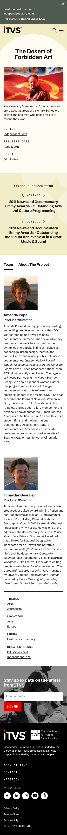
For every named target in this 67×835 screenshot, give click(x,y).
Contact (11, 772)
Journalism (14, 609)
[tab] (8, 266)
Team (8, 264)
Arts (10, 604)
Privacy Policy (12, 808)
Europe (11, 626)
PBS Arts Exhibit (17, 652)
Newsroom (12, 779)
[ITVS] (12, 29)
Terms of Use (11, 814)
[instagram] (25, 795)
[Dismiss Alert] (63, 4)
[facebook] (7, 795)
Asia (10, 621)
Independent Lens (15, 134)
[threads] (44, 795)
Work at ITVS (16, 765)
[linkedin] (16, 795)
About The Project (33, 264)
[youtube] (35, 795)
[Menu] (61, 30)
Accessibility (11, 820)
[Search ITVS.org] (55, 30)
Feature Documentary (21, 639)
